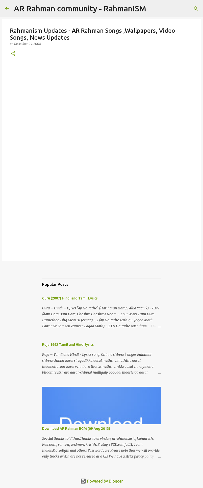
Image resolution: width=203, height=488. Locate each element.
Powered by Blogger (104, 481)
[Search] (153, 9)
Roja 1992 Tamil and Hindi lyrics (68, 345)
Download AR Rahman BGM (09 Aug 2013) (76, 429)
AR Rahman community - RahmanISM (80, 8)
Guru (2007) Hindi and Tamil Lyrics (70, 298)
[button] (13, 54)
